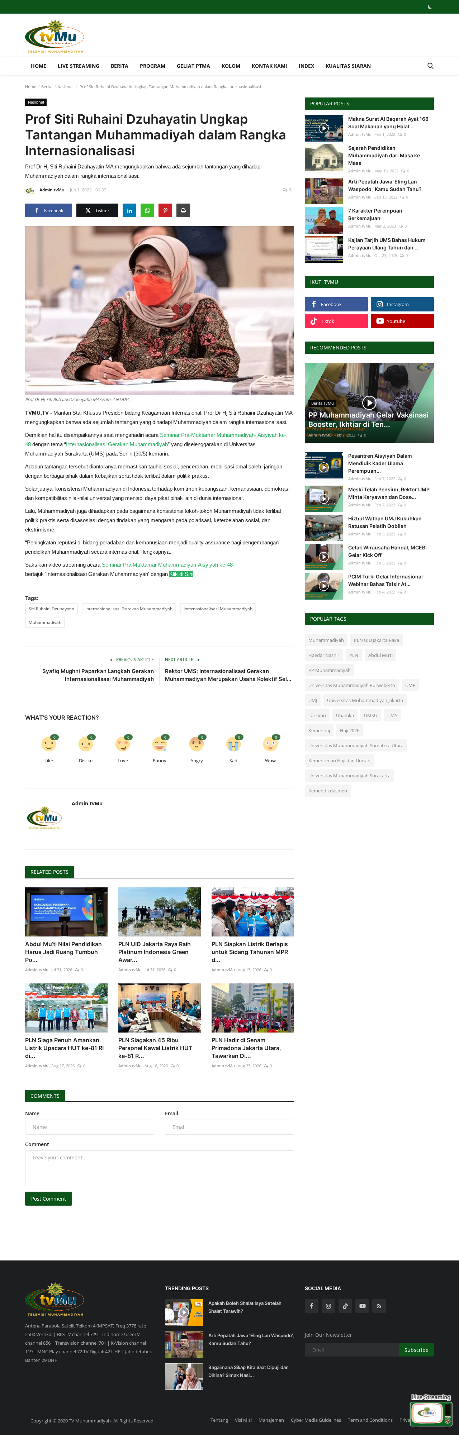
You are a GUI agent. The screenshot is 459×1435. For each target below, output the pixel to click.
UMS (392, 715)
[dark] (430, 6)
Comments (45, 1095)
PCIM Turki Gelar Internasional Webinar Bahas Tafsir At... (385, 580)
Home (38, 65)
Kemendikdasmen (327, 790)
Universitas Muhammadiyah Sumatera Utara (355, 745)
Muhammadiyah (45, 622)
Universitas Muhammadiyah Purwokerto (351, 685)
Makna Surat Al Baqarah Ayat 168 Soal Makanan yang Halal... (388, 122)
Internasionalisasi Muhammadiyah (218, 609)
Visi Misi (243, 1420)
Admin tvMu (52, 190)
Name (32, 1113)
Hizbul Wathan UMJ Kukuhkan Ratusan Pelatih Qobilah (385, 522)
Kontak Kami (269, 65)
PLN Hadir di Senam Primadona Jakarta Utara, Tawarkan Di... (246, 1047)
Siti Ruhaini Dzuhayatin (51, 609)
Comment (37, 1144)
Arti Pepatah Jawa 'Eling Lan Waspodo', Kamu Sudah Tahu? (385, 185)
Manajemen (271, 1420)
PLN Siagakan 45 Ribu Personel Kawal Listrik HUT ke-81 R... (155, 1047)
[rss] (379, 1306)
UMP (410, 685)
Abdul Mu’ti (380, 655)
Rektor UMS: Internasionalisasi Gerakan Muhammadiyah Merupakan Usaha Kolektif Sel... (228, 675)
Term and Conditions (370, 1420)
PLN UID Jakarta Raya (376, 640)
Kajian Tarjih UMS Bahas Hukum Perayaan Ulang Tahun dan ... (387, 244)
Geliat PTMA (193, 65)
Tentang (219, 1420)
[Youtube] (362, 1306)
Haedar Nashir (323, 655)
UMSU (370, 715)
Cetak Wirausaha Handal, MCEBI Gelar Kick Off (387, 551)
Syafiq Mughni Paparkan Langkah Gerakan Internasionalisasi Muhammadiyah (98, 675)
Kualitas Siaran (348, 65)
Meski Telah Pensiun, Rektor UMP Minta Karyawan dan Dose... (389, 493)
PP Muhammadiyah (329, 670)
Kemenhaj (319, 730)
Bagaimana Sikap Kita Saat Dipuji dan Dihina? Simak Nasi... (248, 1371)
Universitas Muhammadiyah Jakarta (365, 700)
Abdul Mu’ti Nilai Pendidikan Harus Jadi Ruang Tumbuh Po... (63, 951)
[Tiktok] (345, 1306)
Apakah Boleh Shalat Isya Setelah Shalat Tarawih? (244, 1307)
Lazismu (317, 715)
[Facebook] (311, 1306)
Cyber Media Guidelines (316, 1420)
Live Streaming (78, 65)
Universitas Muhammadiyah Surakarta (349, 775)
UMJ (312, 700)
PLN (353, 655)
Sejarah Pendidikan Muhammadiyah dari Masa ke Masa (384, 155)
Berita (119, 65)
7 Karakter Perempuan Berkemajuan (375, 214)
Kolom (231, 65)
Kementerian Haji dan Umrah (339, 760)
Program (152, 65)
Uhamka (345, 715)
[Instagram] (328, 1306)
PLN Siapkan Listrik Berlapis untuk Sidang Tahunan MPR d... (250, 951)
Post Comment (48, 1198)
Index (306, 65)
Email (171, 1113)
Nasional (65, 86)
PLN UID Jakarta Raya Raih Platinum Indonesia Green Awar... (154, 951)
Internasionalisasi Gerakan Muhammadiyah (128, 609)
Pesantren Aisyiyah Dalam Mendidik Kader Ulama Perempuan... (380, 463)
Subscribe (416, 1349)
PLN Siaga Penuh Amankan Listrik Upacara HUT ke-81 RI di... (64, 1047)
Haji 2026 (349, 730)
